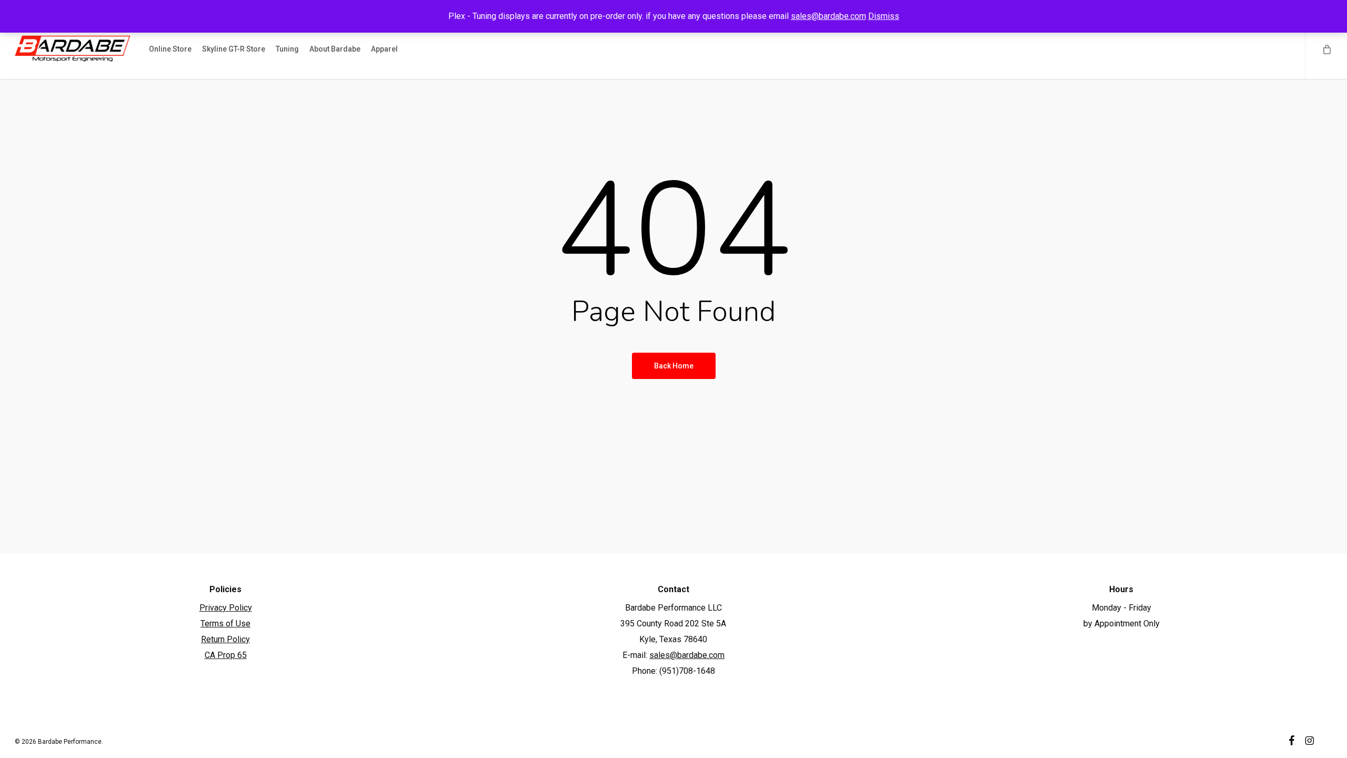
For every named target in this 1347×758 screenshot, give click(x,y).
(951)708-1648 (687, 671)
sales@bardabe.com (828, 16)
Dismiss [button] (883, 16)
